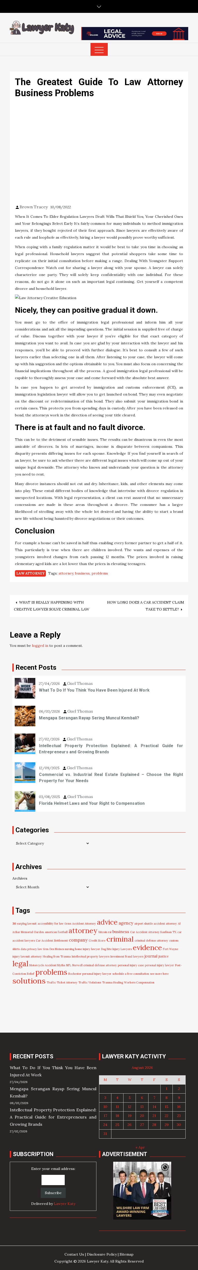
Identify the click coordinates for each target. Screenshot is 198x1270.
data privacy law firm (34, 949)
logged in (40, 645)
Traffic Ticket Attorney (62, 982)
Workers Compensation (139, 982)
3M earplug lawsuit (24, 923)
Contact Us (74, 1254)
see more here (159, 974)
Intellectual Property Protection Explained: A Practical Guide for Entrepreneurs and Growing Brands (111, 748)
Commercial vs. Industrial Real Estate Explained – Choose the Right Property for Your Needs (111, 777)
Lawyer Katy (64, 1203)
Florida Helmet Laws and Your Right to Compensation (92, 803)
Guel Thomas (80, 683)
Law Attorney (30, 573)
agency (126, 923)
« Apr (140, 1147)
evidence (147, 947)
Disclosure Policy (102, 1254)
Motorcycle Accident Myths (47, 965)
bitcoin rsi (104, 932)
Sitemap (127, 1254)
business (82, 573)
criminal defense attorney (151, 940)
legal (20, 963)
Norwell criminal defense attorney (94, 965)
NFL (68, 965)
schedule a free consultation (130, 974)
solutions (29, 981)
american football (56, 932)
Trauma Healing (112, 982)
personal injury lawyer (159, 965)
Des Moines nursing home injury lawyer (75, 949)
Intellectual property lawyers (90, 956)
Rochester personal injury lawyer (89, 974)
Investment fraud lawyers (126, 956)
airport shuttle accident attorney (155, 923)
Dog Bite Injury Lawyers (116, 949)
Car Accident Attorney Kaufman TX (153, 932)
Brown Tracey (34, 206)
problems (100, 573)
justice (164, 956)
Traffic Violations (89, 982)
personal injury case (131, 965)
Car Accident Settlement (52, 940)
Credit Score (97, 940)
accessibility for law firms (54, 923)
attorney (66, 573)
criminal (120, 939)
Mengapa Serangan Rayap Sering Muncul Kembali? (89, 718)
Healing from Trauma (57, 956)
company (78, 940)
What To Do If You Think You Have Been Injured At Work (94, 690)
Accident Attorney (84, 923)
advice (107, 922)
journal (151, 956)
